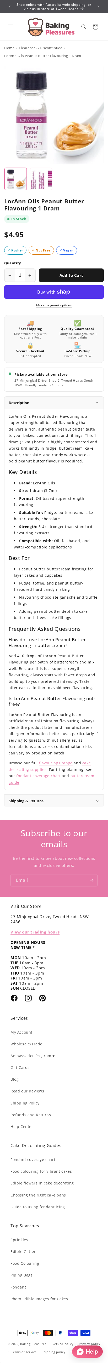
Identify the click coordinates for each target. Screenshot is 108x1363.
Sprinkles (19, 1239)
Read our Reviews (27, 1091)
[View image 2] (41, 179)
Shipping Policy (25, 1103)
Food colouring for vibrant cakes (41, 1171)
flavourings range (56, 762)
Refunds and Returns (30, 1114)
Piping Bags (21, 1275)
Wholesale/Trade (26, 1043)
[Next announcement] (98, 7)
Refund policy (63, 1344)
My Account (21, 1032)
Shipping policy (54, 1352)
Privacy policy (89, 1344)
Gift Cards (20, 1067)
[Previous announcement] (9, 7)
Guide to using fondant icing (37, 1206)
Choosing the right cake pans (38, 1195)
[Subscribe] (91, 880)
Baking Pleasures (33, 1344)
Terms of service (23, 1352)
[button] (10, 27)
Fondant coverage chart (32, 1159)
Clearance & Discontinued (40, 47)
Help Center (21, 1126)
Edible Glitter (23, 1251)
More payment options (54, 305)
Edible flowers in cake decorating (42, 1183)
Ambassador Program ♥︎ (32, 1055)
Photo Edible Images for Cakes (39, 1298)
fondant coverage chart (38, 775)
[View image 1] (15, 179)
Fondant (18, 1287)
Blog (14, 1079)
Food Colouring (24, 1263)
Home (9, 47)
